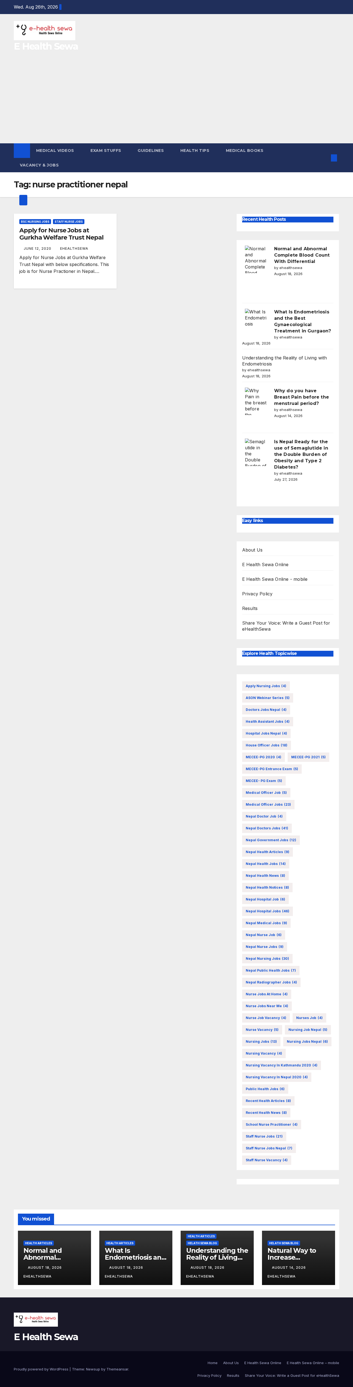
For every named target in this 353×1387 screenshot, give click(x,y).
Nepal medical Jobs (266, 923)
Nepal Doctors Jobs (267, 828)
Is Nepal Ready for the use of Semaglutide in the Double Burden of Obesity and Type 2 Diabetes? (301, 454)
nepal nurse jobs (265, 947)
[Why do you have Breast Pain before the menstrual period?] (256, 401)
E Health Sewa (46, 46)
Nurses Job (309, 1018)
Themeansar (117, 1369)
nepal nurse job (264, 935)
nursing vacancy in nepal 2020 (277, 1077)
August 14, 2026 (289, 1267)
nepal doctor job (264, 816)
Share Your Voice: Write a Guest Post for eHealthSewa (292, 1375)
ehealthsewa (74, 248)
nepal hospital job (265, 899)
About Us (252, 550)
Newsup (93, 1369)
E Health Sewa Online (265, 564)
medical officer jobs (268, 804)
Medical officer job (266, 793)
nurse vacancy (262, 1030)
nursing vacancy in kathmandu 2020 (281, 1065)
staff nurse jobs (264, 1136)
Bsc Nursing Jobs (35, 221)
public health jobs (265, 1089)
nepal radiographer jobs (271, 982)
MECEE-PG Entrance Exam (272, 769)
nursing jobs (261, 1041)
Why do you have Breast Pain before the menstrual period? (301, 397)
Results (250, 608)
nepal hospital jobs (267, 911)
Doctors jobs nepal (266, 710)
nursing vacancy (264, 1053)
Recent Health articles (268, 1101)
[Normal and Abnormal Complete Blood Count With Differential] (256, 259)
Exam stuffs (106, 150)
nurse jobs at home (267, 994)
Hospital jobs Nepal (266, 733)
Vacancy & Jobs (40, 165)
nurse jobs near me (267, 1006)
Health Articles (38, 1243)
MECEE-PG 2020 (263, 757)
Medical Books (245, 150)
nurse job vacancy (266, 1018)
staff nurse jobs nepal (269, 1148)
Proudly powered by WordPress (41, 1369)
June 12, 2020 (38, 248)
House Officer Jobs (266, 745)
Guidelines (151, 150)
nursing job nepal (307, 1030)
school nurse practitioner (272, 1124)
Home (213, 1363)
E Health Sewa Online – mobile (313, 1363)
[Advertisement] (176, 102)
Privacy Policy (257, 593)
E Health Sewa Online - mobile (275, 579)
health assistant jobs (268, 721)
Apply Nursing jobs (266, 686)
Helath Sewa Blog (202, 1243)
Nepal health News (265, 875)
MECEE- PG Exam (264, 781)
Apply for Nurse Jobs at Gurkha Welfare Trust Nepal (61, 234)
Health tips (195, 150)
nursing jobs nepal (307, 1041)
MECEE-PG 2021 (308, 757)
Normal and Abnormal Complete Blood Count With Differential (302, 255)
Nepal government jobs (271, 840)
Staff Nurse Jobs (69, 221)
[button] (325, 158)
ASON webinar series (268, 698)
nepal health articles (267, 852)
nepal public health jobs (271, 970)
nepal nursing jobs (267, 958)
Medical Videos (56, 150)
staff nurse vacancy (267, 1160)
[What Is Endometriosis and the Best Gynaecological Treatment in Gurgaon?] (256, 322)
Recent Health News (266, 1113)
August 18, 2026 (45, 1267)
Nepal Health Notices (267, 887)
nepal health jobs (266, 864)
